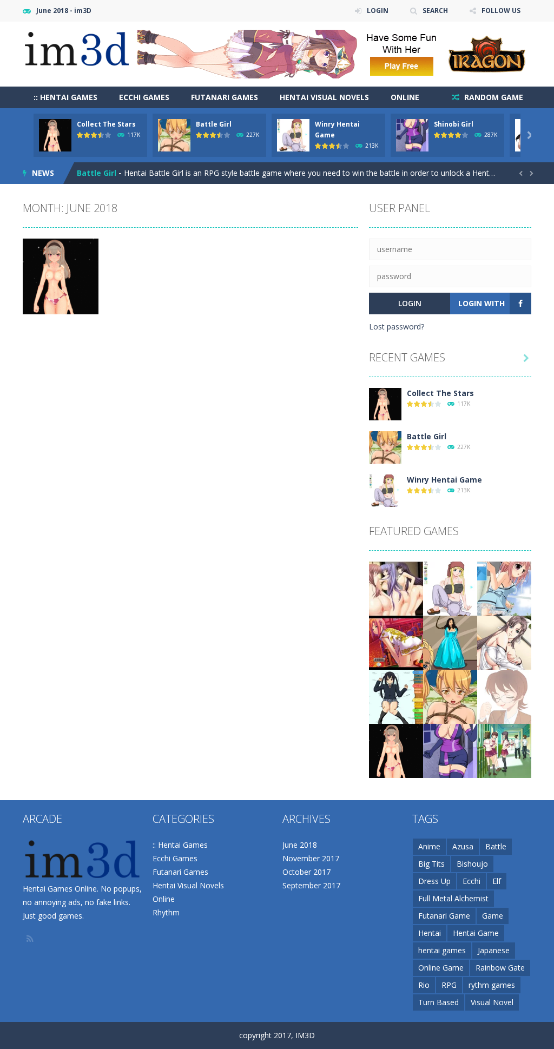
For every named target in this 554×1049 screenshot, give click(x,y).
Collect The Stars (106, 124)
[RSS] (31, 939)
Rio (424, 985)
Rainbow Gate (500, 967)
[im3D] (77, 48)
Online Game (441, 967)
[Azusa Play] (396, 696)
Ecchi (471, 881)
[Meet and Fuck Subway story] (504, 642)
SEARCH (435, 10)
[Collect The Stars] (385, 403)
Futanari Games (224, 97)
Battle (495, 846)
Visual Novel (492, 1002)
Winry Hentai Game (114, 173)
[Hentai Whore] (504, 696)
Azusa (462, 846)
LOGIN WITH (481, 303)
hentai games (442, 950)
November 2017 (310, 858)
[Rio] (396, 642)
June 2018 (299, 845)
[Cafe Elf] (504, 588)
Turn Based (438, 1002)
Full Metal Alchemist (453, 898)
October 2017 (306, 872)
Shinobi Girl (453, 124)
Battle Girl (214, 124)
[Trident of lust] (450, 642)
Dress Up (434, 881)
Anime (429, 846)
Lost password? (396, 326)
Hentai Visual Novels (324, 97)
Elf (496, 881)
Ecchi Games (144, 97)
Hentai (429, 933)
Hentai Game (476, 933)
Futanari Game (444, 916)
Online (405, 97)
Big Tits (431, 864)
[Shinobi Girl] (450, 750)
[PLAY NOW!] (55, 134)
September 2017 (311, 885)
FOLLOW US (501, 10)
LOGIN (377, 10)
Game (492, 916)
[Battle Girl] (385, 446)
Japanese (494, 950)
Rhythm (166, 912)
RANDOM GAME (492, 97)
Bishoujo (472, 864)
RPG (449, 985)
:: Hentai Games (65, 97)
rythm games (492, 985)
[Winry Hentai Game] (385, 490)
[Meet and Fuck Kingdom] (396, 588)
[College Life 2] (504, 750)
